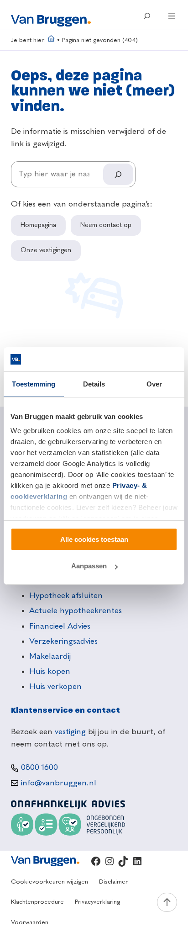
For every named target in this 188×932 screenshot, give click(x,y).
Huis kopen (49, 671)
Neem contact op (105, 225)
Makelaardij (50, 656)
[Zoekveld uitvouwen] (146, 15)
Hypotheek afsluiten (66, 596)
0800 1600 (39, 767)
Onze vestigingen (46, 250)
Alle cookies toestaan (94, 539)
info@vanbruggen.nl (58, 783)
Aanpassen (89, 566)
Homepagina (38, 225)
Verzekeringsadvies (63, 641)
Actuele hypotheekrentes (75, 611)
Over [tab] (154, 384)
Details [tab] (94, 384)
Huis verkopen (55, 687)
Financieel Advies (59, 626)
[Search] (118, 174)
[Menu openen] (171, 16)
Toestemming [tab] (33, 384)
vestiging (70, 732)
